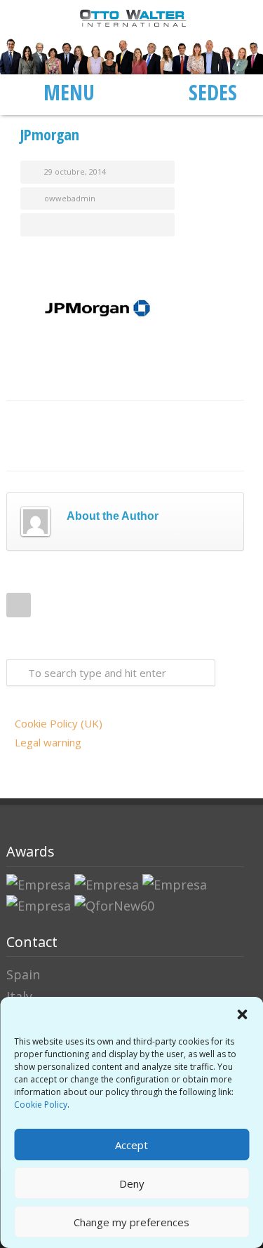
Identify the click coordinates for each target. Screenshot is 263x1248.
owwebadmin (69, 198)
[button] (242, 1014)
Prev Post (18, 605)
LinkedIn (97, 422)
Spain (23, 974)
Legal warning (48, 742)
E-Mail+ (41, 450)
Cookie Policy (40, 1105)
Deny (131, 1183)
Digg (154, 422)
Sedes (213, 91)
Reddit (126, 422)
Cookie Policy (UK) (58, 723)
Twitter (69, 422)
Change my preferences (131, 1222)
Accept (131, 1145)
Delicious (182, 422)
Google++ (210, 422)
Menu (69, 91)
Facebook (41, 422)
